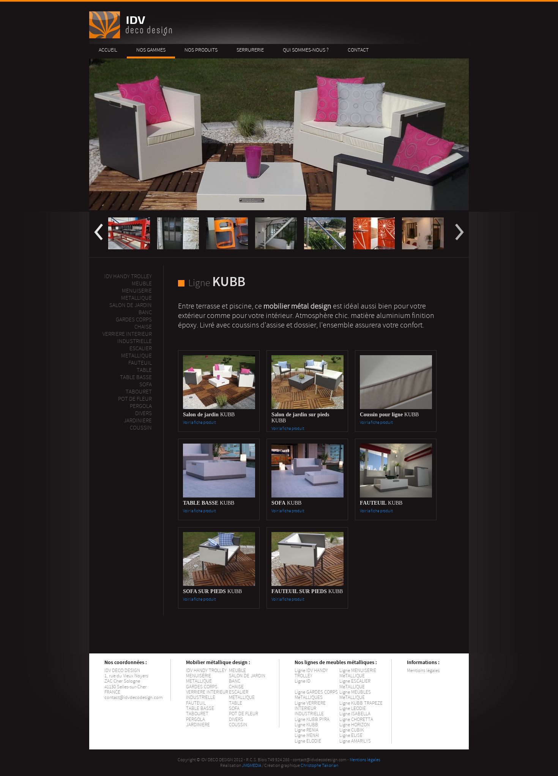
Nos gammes (151, 50)
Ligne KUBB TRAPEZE (361, 703)
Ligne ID (303, 681)
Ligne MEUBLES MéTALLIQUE (355, 694)
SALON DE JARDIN (247, 676)
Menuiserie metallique (136, 294)
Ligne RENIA (306, 730)
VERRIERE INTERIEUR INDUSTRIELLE (207, 694)
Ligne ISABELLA (354, 714)
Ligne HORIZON (354, 725)
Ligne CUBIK (351, 730)
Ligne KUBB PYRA (312, 719)
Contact (358, 50)
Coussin (141, 427)
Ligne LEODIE (352, 708)
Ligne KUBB (306, 725)
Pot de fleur (135, 399)
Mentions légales (423, 670)
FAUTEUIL (196, 703)
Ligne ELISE (351, 735)
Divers (143, 413)
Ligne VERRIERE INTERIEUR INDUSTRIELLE (310, 708)
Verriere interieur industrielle (127, 338)
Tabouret (139, 391)
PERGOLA (141, 406)
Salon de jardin (130, 305)
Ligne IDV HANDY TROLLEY (311, 673)
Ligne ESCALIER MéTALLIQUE (354, 683)
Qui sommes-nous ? (306, 50)
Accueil (108, 50)
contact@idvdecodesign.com (133, 697)
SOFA (234, 708)
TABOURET (197, 714)
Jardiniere (138, 420)
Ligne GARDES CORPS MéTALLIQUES (316, 694)
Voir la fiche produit (199, 422)
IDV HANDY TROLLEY (206, 670)
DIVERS (236, 719)
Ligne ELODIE (308, 741)
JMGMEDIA (251, 765)
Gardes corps (134, 319)
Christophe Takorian (319, 765)
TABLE (235, 703)
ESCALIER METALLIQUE (136, 352)
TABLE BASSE (200, 708)
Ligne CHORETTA (356, 719)
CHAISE (236, 687)
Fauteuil (140, 363)
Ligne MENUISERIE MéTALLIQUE (357, 673)
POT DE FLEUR (243, 714)
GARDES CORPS (202, 687)
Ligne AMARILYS (355, 741)
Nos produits (201, 50)
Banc (145, 312)
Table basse (136, 377)
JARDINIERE (198, 725)
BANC (234, 681)
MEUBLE (142, 283)
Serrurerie (250, 50)
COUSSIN (238, 725)
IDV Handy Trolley (128, 276)
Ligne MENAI (307, 735)
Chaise (143, 327)
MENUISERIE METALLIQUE (199, 678)
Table (144, 370)
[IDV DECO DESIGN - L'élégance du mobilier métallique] (132, 36)
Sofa (145, 384)
